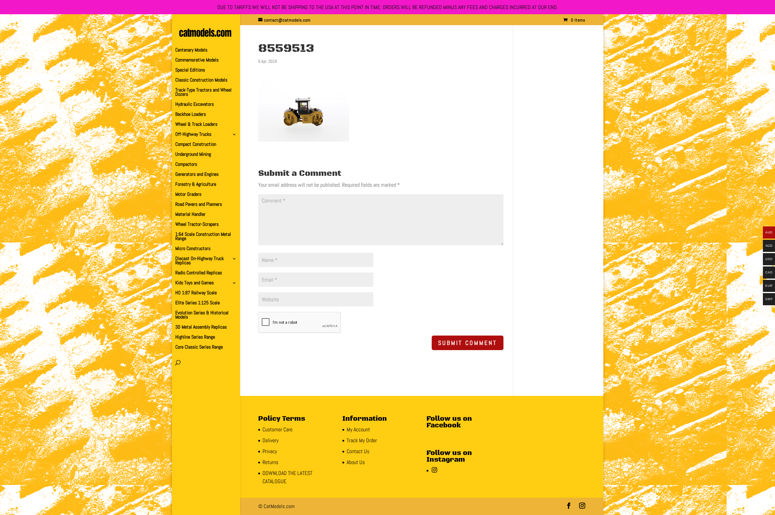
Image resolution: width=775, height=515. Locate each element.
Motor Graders (188, 194)
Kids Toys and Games (194, 283)
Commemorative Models (197, 60)
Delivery (270, 440)
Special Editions (190, 70)
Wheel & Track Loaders (196, 124)
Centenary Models (191, 50)
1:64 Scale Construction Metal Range (203, 237)
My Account (358, 429)
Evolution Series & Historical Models (202, 315)
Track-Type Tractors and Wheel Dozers (203, 92)
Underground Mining (193, 154)
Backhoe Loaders (190, 114)
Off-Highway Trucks (193, 134)
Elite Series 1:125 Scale (197, 303)
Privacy (269, 451)
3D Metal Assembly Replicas (201, 327)
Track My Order (362, 440)
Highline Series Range (195, 337)
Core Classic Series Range (199, 347)
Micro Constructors (192, 249)
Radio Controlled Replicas (198, 273)
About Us (356, 462)
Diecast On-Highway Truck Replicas (199, 261)
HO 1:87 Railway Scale (196, 293)
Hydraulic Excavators (194, 104)
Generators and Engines (197, 174)
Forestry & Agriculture (195, 184)
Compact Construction (195, 144)
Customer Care (277, 429)
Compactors (186, 164)
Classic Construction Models (201, 80)
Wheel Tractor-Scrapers (197, 224)
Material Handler (190, 214)
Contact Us (358, 451)
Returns (270, 462)
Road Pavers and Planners (198, 204)
